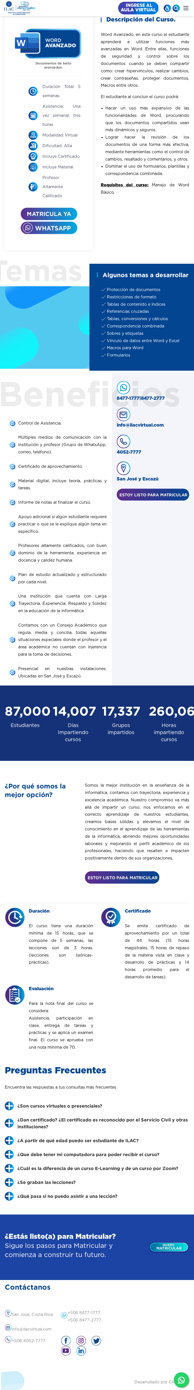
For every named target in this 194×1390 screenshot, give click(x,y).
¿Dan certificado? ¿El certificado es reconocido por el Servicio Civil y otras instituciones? (102, 1123)
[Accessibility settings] (167, 8)
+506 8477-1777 (84, 1313)
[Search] (176, 8)
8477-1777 (128, 398)
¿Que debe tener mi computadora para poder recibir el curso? (88, 1154)
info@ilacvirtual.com (140, 425)
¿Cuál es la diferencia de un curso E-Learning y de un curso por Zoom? (97, 1168)
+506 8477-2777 (84, 1320)
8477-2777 (153, 398)
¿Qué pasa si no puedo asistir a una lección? (67, 1196)
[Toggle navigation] (186, 8)
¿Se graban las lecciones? (46, 1182)
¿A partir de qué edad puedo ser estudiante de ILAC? (78, 1140)
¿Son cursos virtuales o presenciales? (59, 1105)
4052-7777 (129, 452)
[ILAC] (19, 8)
